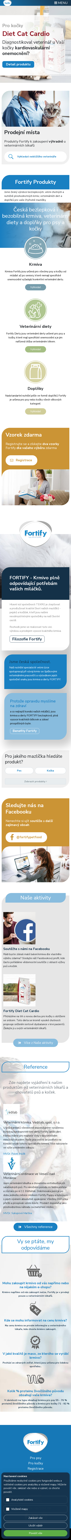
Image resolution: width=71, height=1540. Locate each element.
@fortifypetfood (29, 837)
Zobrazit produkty (35, 781)
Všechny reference (38, 1227)
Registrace (24, 460)
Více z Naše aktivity (38, 1043)
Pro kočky (35, 1463)
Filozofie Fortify (27, 639)
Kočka (50, 770)
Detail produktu (18, 64)
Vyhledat (35, 287)
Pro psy (35, 1458)
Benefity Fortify (25, 731)
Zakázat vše (35, 1518)
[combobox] (35, 156)
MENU (62, 3)
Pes (19, 770)
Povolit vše (35, 1533)
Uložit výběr (35, 1525)
